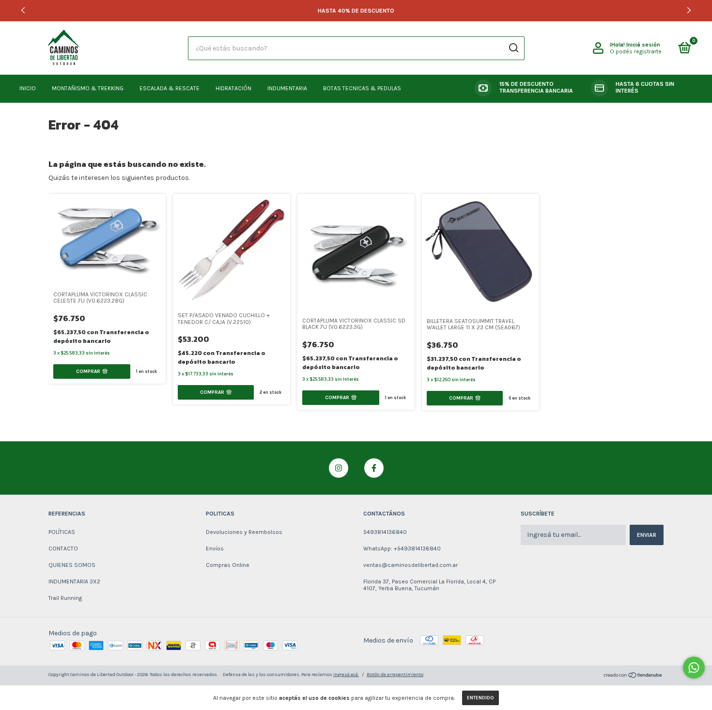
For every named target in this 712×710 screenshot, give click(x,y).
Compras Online (227, 565)
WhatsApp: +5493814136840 (402, 548)
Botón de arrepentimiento (395, 675)
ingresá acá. (346, 675)
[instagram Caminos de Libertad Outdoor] (338, 468)
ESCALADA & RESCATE (169, 88)
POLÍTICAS (61, 532)
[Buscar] (513, 48)
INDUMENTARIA (287, 88)
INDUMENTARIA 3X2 (74, 581)
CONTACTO (63, 548)
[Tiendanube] (633, 676)
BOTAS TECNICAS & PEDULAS (362, 88)
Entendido (480, 698)
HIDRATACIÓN (233, 88)
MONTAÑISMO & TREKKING (88, 88)
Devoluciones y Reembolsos (244, 532)
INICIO (27, 88)
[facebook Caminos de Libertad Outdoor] (374, 468)
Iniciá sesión (643, 44)
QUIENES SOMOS (71, 565)
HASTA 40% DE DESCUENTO (356, 10)
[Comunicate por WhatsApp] (694, 667)
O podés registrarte (636, 51)
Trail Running (65, 598)
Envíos (215, 548)
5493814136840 (385, 532)
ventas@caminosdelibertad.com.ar (410, 565)
